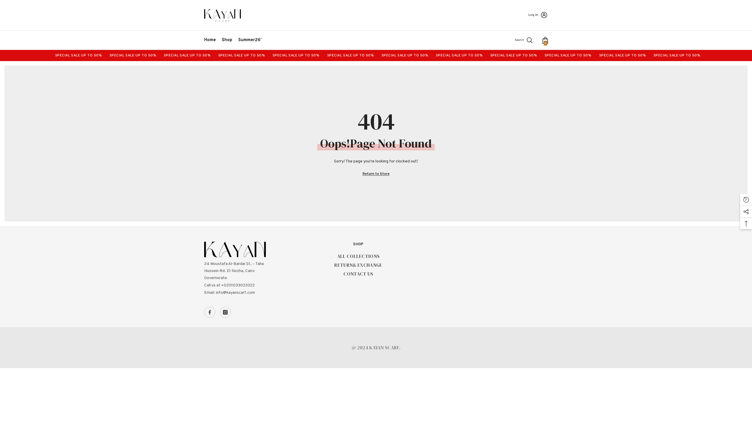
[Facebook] (209, 312)
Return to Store (376, 174)
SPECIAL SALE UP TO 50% (126, 55)
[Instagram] (225, 312)
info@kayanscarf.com (235, 292)
